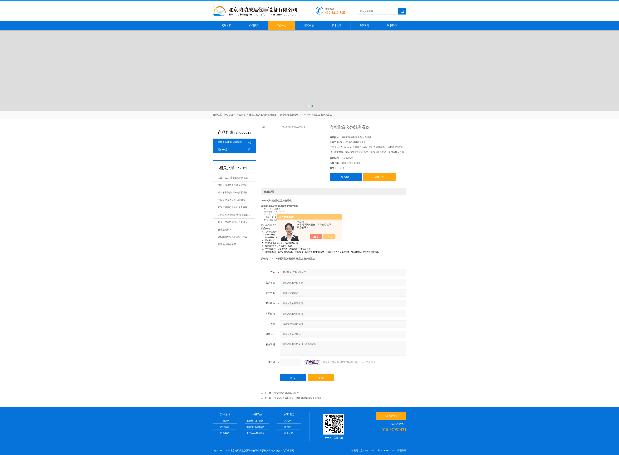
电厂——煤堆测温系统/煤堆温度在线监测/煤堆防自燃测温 (257, 433)
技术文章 (337, 25)
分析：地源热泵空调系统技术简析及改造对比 (236, 185)
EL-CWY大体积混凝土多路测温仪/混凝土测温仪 (297, 398)
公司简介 (254, 25)
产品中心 (281, 25)
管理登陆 (401, 450)
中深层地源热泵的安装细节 (231, 200)
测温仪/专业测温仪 (289, 114)
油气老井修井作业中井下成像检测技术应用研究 (236, 192)
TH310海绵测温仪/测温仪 (286, 393)
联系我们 (392, 25)
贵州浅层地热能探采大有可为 (232, 222)
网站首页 (226, 25)
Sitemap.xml (389, 450)
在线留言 (364, 25)
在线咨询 (379, 177)
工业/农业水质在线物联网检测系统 (235, 177)
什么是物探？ (224, 229)
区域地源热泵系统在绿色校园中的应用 (236, 237)
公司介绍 (224, 421)
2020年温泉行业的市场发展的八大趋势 (236, 207)
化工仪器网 (288, 450)
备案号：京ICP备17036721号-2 (366, 450)
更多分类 (222, 149)
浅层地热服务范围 (227, 244)
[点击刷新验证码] (312, 362)
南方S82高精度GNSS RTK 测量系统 (257, 427)
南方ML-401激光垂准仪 (257, 421)
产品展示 (241, 114)
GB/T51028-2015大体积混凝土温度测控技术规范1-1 (236, 215)
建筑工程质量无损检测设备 (262, 114)
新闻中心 (309, 25)
